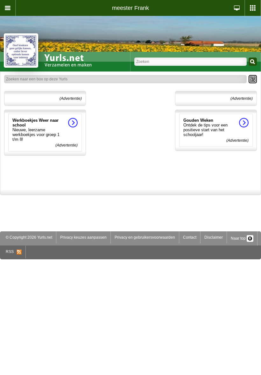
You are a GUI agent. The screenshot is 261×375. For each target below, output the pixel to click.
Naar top (239, 238)
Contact (189, 237)
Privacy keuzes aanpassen (83, 237)
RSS (11, 251)
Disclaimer (213, 237)
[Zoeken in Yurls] (253, 62)
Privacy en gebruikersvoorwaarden (145, 237)
